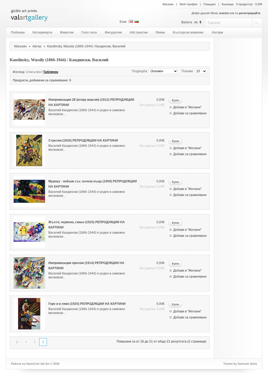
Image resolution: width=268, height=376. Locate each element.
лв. (196, 22)
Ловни (160, 32)
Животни (67, 32)
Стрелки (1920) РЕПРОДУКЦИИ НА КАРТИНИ (83, 140)
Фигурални (113, 32)
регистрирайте (249, 13)
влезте (224, 13)
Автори (217, 32)
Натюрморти (42, 32)
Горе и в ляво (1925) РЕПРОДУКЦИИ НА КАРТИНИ (87, 304)
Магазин (168, 4)
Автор (36, 46)
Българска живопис (188, 32)
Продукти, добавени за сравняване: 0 (42, 80)
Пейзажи (18, 32)
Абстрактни (139, 32)
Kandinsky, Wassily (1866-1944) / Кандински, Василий (86, 46)
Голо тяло (89, 32)
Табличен (50, 72)
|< (17, 342)
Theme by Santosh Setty (240, 363)
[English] (131, 21)
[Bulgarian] (137, 21)
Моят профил (188, 4)
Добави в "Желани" (187, 107)
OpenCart (33, 363)
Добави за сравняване (190, 113)
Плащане (209, 4)
